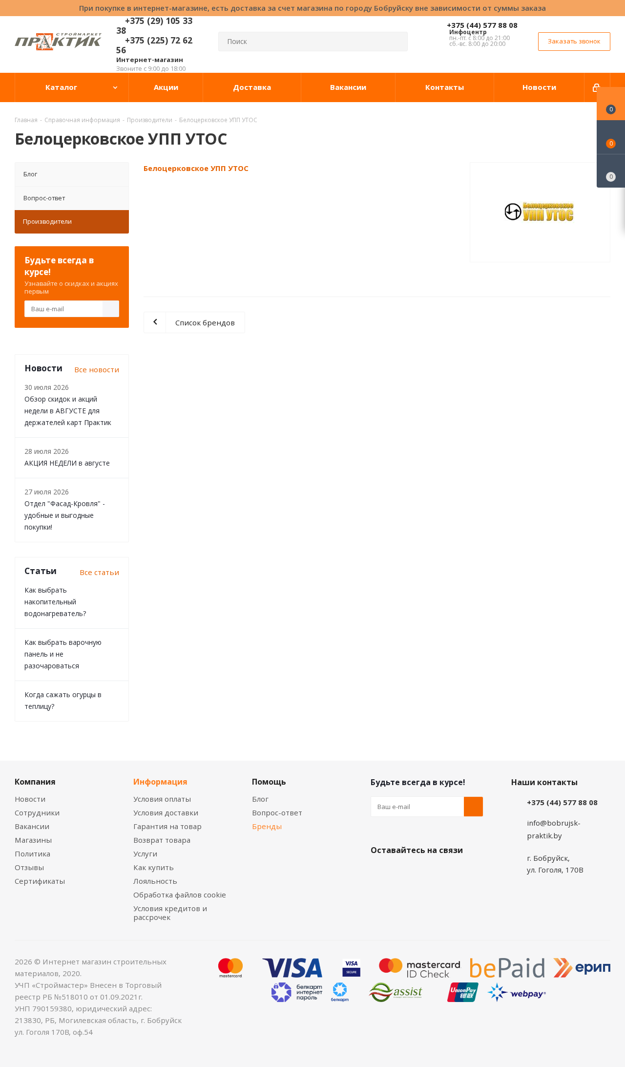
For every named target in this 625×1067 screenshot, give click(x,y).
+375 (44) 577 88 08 (482, 25)
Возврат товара (161, 840)
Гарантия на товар (167, 826)
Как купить (153, 867)
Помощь (269, 781)
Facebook (405, 873)
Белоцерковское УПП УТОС (196, 168)
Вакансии (32, 826)
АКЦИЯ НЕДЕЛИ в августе (67, 463)
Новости (30, 799)
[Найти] (396, 41)
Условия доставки (165, 812)
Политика (32, 853)
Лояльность (155, 881)
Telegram (453, 873)
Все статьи (99, 572)
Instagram (429, 873)
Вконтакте (380, 873)
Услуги (145, 853)
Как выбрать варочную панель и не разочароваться (63, 654)
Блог (30, 174)
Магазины (33, 840)
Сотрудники (37, 812)
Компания (35, 781)
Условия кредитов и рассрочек (170, 912)
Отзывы (29, 867)
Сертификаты (40, 881)
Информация (160, 781)
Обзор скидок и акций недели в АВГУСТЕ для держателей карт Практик (67, 410)
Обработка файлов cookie (179, 894)
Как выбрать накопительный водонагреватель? (55, 601)
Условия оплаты (162, 799)
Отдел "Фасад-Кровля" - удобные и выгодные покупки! (64, 515)
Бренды (267, 826)
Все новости (96, 369)
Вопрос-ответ (44, 197)
